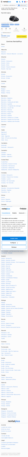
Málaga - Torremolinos (7, 316)
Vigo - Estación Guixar (7, 355)
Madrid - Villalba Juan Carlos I (8, 291)
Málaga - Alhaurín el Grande (8, 306)
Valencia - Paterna (6, 390)
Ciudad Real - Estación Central (9, 164)
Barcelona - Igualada (6, 104)
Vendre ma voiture (6, 431)
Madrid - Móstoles (6, 283)
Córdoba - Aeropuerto (7, 175)
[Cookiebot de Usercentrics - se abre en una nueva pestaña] (20, 209)
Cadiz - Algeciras (5, 136)
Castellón (3, 152)
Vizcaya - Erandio (5, 405)
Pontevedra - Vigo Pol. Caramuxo (9, 351)
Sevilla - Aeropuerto (6, 362)
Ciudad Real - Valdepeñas (7, 167)
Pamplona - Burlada (6, 334)
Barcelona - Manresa (6, 109)
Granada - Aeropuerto (6, 206)
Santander (4, 145)
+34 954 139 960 (5, 436)
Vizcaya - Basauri (5, 403)
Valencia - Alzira (5, 388)
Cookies (3, 446)
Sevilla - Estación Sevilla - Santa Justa (10, 370)
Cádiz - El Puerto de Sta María (9, 138)
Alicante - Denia (5, 63)
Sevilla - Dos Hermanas (7, 368)
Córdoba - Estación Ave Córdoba (9, 177)
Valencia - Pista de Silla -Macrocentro (10, 394)
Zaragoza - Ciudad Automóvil (8, 415)
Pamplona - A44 (5, 332)
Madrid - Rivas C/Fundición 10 (9, 285)
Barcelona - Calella (6, 100)
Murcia (3, 321)
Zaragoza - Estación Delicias (8, 417)
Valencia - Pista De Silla (7, 392)
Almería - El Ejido (5, 78)
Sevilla (2, 360)
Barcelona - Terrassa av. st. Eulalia (9, 117)
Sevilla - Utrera (5, 372)
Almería (3, 74)
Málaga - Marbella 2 (6, 314)
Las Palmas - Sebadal (6, 253)
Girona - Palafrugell (6, 201)
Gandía (3, 384)
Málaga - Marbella (5, 312)
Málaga (3, 302)
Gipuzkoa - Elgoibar (6, 190)
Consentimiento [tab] (6, 213)
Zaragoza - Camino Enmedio (8, 413)
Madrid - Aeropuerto (6, 258)
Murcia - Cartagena (6, 325)
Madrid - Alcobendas (6, 264)
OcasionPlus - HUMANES (7, 297)
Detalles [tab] (14, 213)
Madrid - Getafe (5, 279)
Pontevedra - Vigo (6, 349)
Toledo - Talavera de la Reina (8, 379)
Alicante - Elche (5, 65)
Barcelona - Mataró (6, 113)
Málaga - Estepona (6, 310)
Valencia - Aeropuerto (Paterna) (9, 386)
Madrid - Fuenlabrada (6, 275)
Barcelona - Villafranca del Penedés (10, 121)
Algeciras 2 (4, 132)
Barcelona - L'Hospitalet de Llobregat (11, 106)
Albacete (3, 52)
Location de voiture (6, 427)
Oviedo (3, 83)
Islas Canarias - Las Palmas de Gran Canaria (12, 251)
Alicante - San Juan (6, 69)
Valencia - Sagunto (6, 396)
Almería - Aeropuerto (6, 76)
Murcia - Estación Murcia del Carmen (10, 327)
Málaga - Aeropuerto (6, 304)
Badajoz (3, 89)
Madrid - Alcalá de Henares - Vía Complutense (13, 262)
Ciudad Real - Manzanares (8, 165)
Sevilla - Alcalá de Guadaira (8, 364)
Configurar (13, 242)
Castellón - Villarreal (6, 154)
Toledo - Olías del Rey (6, 377)
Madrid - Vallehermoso (7, 289)
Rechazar (14, 247)
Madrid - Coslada (5, 274)
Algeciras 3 (4, 134)
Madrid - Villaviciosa (6, 295)
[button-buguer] (1, 1)
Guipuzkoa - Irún (5, 192)
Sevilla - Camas (5, 366)
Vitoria (2, 46)
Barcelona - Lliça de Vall (7, 108)
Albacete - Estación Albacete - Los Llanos (12, 53)
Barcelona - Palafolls (6, 115)
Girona (3, 197)
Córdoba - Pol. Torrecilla (7, 182)
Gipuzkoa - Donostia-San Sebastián (10, 188)
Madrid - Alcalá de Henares (8, 260)
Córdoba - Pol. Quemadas (8, 181)
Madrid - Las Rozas (6, 281)
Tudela (3, 338)
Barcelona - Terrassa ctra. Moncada (10, 119)
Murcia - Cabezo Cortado (7, 323)
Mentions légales (5, 448)
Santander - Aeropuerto (7, 147)
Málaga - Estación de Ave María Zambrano (12, 308)
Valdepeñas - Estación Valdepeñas (10, 169)
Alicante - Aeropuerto (6, 61)
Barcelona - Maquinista (7, 111)
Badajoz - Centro (5, 91)
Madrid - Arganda (5, 268)
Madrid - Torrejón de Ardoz (8, 287)
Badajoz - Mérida (5, 92)
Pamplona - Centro (6, 336)
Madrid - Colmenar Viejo (7, 272)
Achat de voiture (5, 429)
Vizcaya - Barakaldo (6, 402)
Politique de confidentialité (8, 444)
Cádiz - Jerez (4, 140)
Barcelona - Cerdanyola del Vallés (9, 102)
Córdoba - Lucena (5, 179)
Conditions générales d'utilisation (9, 442)
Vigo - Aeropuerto (6, 353)
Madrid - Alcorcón (5, 266)
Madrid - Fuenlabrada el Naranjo (9, 277)
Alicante (3, 59)
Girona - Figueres (5, 199)
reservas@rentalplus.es (7, 437)
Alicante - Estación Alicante (8, 67)
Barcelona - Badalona (6, 98)
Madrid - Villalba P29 (6, 293)
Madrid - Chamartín (6, 270)
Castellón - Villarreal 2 (6, 156)
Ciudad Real (4, 162)
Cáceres (3, 127)
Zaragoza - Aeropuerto (7, 411)
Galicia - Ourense (5, 344)
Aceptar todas (14, 238)
